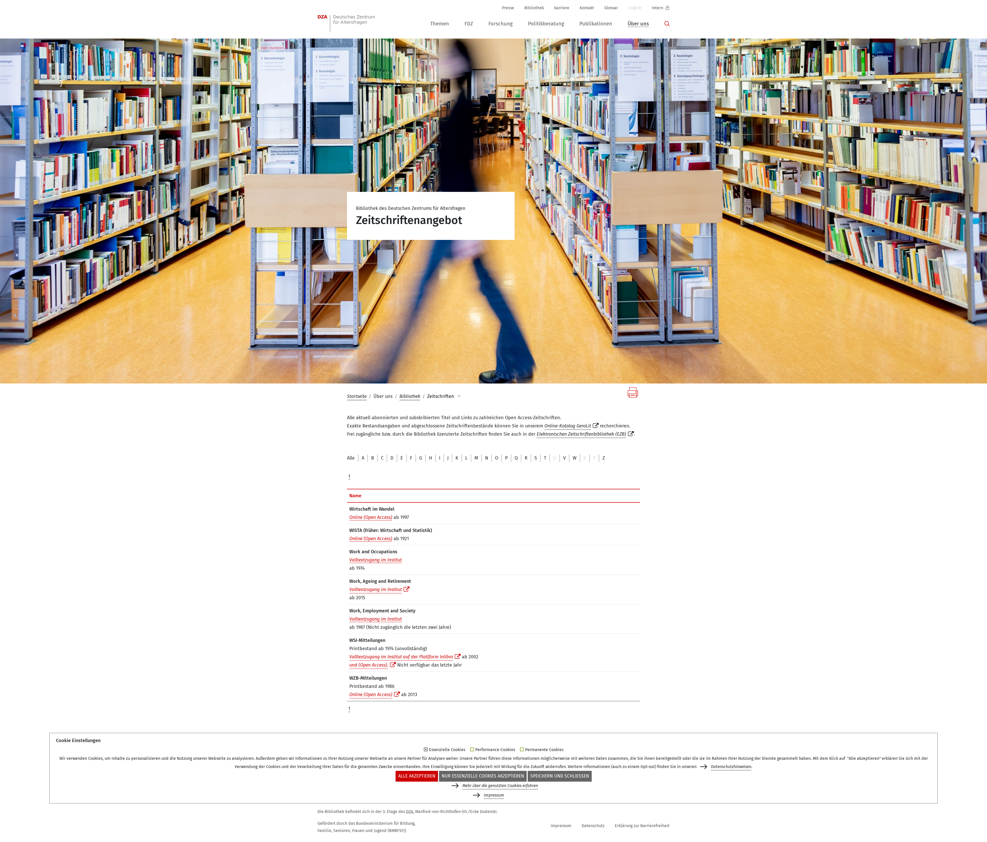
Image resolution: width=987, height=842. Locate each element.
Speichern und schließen (559, 776)
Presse (508, 7)
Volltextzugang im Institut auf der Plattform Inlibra (401, 657)
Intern (658, 7)
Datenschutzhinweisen (731, 766)
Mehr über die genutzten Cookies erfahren (500, 785)
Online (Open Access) (370, 517)
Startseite (357, 396)
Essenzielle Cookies (447, 749)
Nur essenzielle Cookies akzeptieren (483, 776)
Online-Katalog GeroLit (567, 426)
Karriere (561, 7)
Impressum (561, 825)
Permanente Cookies (544, 749)
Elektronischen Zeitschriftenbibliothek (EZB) (581, 434)
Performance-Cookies (495, 749)
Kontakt (587, 7)
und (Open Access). (368, 665)
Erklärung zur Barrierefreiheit (642, 825)
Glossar (611, 7)
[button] (439, 23)
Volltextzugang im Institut (375, 560)
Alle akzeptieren (416, 776)
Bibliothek (534, 7)
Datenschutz (593, 825)
